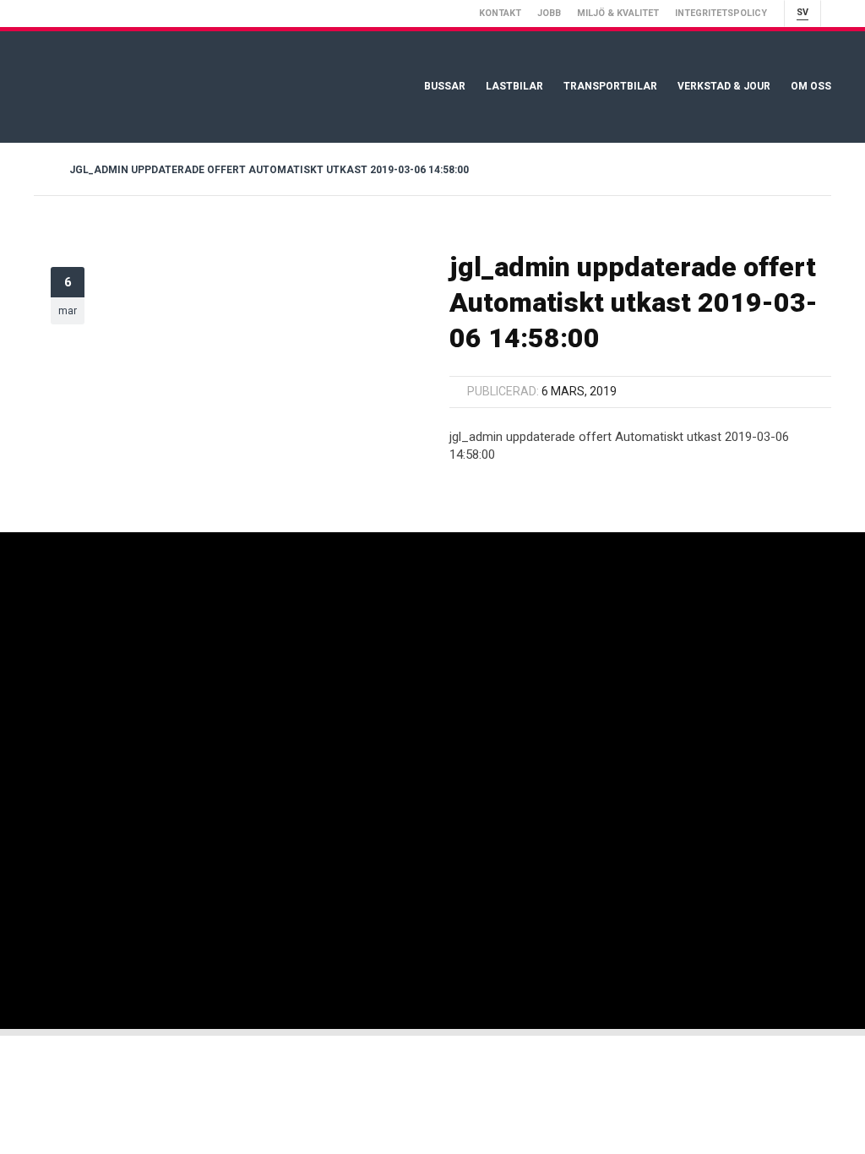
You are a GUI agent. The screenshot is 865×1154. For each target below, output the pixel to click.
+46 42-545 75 (609, 668)
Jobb (549, 13)
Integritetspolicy (721, 13)
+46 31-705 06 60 (461, 668)
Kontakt (500, 13)
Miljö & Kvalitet (618, 13)
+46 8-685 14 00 (302, 698)
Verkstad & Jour (723, 86)
